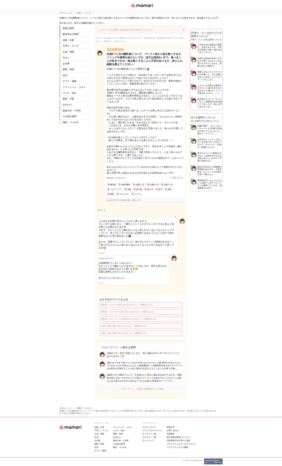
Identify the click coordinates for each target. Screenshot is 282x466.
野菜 (112, 194)
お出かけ (67, 104)
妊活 (65, 75)
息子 (160, 189)
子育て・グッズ (71, 46)
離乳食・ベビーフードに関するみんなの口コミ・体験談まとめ (128, 319)
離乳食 (113, 184)
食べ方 (150, 189)
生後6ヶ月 (154, 184)
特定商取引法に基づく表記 (178, 440)
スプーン (138, 194)
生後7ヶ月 (168, 184)
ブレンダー (124, 194)
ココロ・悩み (69, 93)
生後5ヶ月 (139, 184)
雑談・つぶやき (71, 122)
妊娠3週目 (125, 184)
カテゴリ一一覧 (149, 437)
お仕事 (66, 63)
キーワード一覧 (149, 434)
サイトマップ (148, 440)
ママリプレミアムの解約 (177, 447)
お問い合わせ (173, 430)
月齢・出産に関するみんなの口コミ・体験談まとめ (123, 333)
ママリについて (149, 427)
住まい (66, 57)
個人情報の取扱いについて (178, 437)
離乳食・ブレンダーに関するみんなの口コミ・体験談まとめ (127, 312)
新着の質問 (68, 28)
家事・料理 (68, 69)
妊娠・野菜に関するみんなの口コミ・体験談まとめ (123, 326)
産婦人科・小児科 (72, 110)
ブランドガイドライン (152, 430)
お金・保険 (68, 51)
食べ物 (139, 189)
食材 (170, 189)
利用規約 (171, 434)
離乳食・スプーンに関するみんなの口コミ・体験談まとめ (126, 305)
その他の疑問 (69, 116)
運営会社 (171, 427)
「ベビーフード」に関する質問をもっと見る (141, 388)
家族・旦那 (68, 98)
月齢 (129, 189)
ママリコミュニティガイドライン (181, 444)
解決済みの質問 (71, 34)
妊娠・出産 (68, 40)
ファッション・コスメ (74, 87)
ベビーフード (116, 189)
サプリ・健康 (69, 81)
